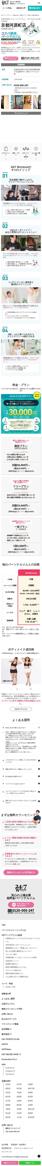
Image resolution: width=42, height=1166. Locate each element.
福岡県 (30, 1113)
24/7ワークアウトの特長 (12, 935)
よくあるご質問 (8, 999)
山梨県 (19, 1101)
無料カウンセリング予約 (12, 1009)
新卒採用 (5, 1034)
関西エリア (23, 15)
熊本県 (7, 1117)
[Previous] (11, 102)
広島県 (19, 1113)
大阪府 (7, 1109)
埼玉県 (7, 1092)
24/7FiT (5, 1044)
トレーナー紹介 (11, 954)
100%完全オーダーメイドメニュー (18, 945)
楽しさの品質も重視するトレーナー (18, 951)
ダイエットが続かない (13, 970)
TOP (3, 925)
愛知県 (19, 1105)
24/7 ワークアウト (6, 15)
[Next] (31, 102)
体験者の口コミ (16, 752)
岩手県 (19, 1084)
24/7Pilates (6, 1049)
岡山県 (7, 1113)
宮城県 (30, 1084)
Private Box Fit (8, 1059)
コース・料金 (7, 984)
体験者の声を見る (21, 709)
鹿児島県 (31, 1117)
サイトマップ (6, 1152)
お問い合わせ (7, 1014)
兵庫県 (19, 1109)
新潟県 (30, 1097)
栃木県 (7, 1097)
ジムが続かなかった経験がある (16, 977)
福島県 (7, 1088)
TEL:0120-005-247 (12, 1131)
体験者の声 (21, 8)
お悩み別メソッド (12, 961)
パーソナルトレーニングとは (14, 930)
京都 (29, 15)
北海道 (7, 1084)
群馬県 (19, 1097)
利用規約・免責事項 (18, 1144)
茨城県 (30, 1092)
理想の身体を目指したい (14, 973)
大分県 (19, 1117)
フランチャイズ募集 (10, 1024)
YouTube (8, 1074)
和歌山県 (31, 1109)
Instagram (9, 1071)
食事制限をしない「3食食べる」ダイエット (21, 948)
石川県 (7, 1101)
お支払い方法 (10, 987)
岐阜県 (30, 1101)
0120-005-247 (21, 85)
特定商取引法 (6, 1148)
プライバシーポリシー (22, 1148)
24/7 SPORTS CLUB (10, 1039)
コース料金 (7, 8)
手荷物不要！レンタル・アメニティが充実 (21, 957)
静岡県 (7, 1105)
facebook (8, 1068)
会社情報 (5, 1029)
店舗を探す (36, 8)
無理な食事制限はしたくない (16, 967)
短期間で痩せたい (12, 964)
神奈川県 (31, 1088)
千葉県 (19, 1092)
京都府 (30, 1105)
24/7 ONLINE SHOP (10, 1054)
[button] (17, 689)
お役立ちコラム (8, 1004)
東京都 (19, 1088)
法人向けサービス (9, 1019)
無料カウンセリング (10, 1163)
